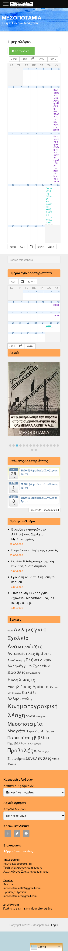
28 (20, 226)
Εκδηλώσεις (21, 679)
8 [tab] (34, 445)
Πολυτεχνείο (34, 743)
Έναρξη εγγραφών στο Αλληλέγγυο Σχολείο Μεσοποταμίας (28, 534)
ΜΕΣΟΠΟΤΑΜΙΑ (21, 17)
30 (36, 226)
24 (43, 185)
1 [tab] (10, 445)
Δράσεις (17, 672)
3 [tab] (17, 445)
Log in (55, 925)
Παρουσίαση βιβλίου (28, 737)
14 (20, 133)
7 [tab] (30, 445)
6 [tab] (27, 445)
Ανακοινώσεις (25, 646)
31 (43, 226)
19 (58, 133)
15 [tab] (58, 445)
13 (13, 133)
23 (36, 185)
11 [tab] (44, 445)
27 (13, 226)
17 (43, 133)
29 (28, 226)
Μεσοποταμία (25, 723)
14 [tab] (54, 445)
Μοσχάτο (16, 730)
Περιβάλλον (17, 743)
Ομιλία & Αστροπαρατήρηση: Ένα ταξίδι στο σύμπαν (33, 563)
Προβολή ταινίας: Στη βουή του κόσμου (33, 579)
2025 (52, 59)
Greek (41, 947)
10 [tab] (41, 445)
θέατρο (12, 763)
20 (13, 185)
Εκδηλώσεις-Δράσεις (28, 686)
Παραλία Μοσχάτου (41, 731)
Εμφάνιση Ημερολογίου (43, 509)
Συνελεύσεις (38, 758)
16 (36, 133)
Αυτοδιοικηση (16, 660)
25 (51, 185)
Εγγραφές (33, 673)
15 (28, 133)
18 (51, 133)
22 (28, 185)
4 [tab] (20, 445)
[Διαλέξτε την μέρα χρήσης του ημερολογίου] (33, 59)
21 (20, 185)
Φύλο (55, 759)
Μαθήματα (41, 716)
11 (51, 87)
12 (58, 87)
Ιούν (42, 59)
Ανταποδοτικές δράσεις (30, 653)
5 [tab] (24, 445)
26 (58, 185)
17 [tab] (36, 450)
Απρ (24, 59)
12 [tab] (47, 445)
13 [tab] (51, 445)
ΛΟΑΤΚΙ (30, 716)
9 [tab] (37, 445)
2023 (15, 59)
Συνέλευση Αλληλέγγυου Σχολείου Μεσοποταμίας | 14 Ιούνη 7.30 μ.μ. (32, 598)
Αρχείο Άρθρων (14, 809)
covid (10, 630)
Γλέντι (32, 659)
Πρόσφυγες (41, 751)
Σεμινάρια (16, 758)
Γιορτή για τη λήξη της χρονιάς (34, 550)
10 (43, 87)
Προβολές (20, 750)
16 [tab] (32, 450)
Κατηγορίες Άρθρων (18, 785)
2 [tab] (13, 445)
